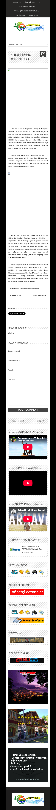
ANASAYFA (17, 2)
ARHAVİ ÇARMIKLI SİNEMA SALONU (26, 11)
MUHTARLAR (33, 15)
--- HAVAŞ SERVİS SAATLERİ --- (27, 540)
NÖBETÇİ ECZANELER (32, 2)
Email (14, 360)
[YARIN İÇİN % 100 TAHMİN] (27, 572)
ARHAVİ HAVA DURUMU (26, 6)
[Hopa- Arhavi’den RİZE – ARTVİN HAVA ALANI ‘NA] (15, 549)
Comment (11, 379)
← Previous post (17, 421)
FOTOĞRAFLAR (20, 15)
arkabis (11, 333)
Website (11, 370)
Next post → (41, 421)
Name (14, 351)
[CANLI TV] (27, 660)
